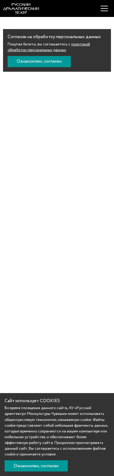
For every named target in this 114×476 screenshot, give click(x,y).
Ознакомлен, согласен (39, 61)
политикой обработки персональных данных (49, 47)
